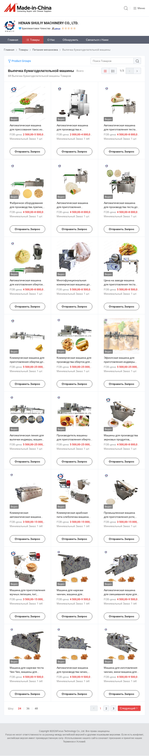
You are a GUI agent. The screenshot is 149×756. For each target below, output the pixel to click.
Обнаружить (70, 40)
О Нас (51, 40)
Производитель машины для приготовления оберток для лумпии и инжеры (74, 439)
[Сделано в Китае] (28, 7)
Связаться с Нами (97, 40)
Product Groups (21, 61)
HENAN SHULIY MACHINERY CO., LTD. (48, 23)
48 (36, 708)
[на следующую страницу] (137, 71)
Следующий (127, 708)
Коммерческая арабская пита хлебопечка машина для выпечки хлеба (73, 517)
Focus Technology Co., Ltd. (71, 731)
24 (19, 708)
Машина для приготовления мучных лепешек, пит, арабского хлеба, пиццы (27, 594)
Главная (13, 40)
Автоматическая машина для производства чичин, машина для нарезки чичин (74, 672)
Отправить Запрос (27, 151)
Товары (35, 40)
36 (27, 708)
